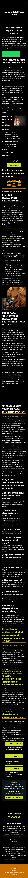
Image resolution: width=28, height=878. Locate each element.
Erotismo (12, 668)
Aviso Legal (14, 874)
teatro (9, 673)
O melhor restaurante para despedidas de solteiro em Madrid (12, 680)
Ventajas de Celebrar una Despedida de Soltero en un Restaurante (14, 837)
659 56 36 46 (14, 817)
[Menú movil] (25, 2)
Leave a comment (17, 673)
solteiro (18, 710)
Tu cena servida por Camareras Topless (14, 851)
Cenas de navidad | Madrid (14, 853)
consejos (20, 738)
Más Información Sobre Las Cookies (14, 872)
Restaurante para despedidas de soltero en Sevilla (14, 856)
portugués (5, 710)
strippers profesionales (8, 238)
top (22, 710)
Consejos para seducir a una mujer (13, 715)
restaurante (12, 710)
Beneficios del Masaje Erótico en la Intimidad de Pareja (14, 840)
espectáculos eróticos (8, 671)
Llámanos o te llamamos (14, 813)
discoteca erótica (12, 101)
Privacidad (14, 868)
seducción (10, 740)
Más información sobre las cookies (14, 859)
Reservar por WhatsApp (11, 55)
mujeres (4, 740)
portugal (22, 708)
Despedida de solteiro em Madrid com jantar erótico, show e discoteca (14, 848)
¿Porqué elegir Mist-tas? (14, 797)
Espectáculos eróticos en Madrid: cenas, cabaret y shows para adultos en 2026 (13, 635)
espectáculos (15, 670)
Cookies (14, 870)
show (16, 671)
